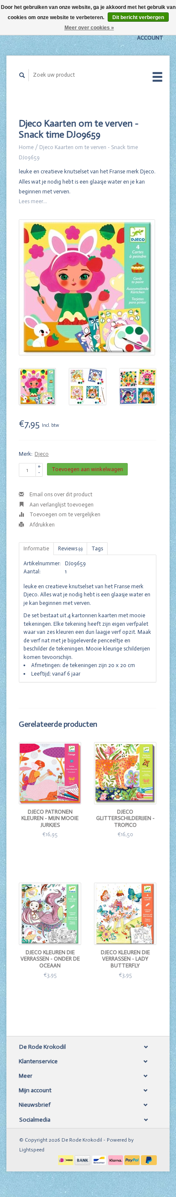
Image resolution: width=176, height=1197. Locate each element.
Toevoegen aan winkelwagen (87, 469)
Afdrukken (41, 524)
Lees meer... (33, 201)
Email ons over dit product (60, 494)
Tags (97, 548)
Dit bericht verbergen (138, 17)
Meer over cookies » (89, 28)
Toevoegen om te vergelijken (64, 514)
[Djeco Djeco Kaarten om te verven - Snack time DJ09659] (87, 287)
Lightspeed (31, 1150)
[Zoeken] (22, 75)
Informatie (36, 548)
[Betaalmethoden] (66, 1159)
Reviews (70, 548)
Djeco (42, 454)
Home (26, 147)
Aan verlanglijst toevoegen (61, 504)
